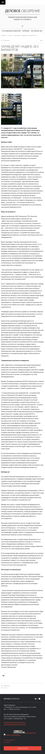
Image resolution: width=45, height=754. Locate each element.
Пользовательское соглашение (15, 724)
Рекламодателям (9, 740)
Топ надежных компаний (11, 31)
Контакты (7, 742)
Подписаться (22, 748)
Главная (3, 35)
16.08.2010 (6, 40)
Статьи (10, 35)
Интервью (25, 31)
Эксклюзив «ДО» (37, 31)
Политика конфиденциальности (15, 722)
